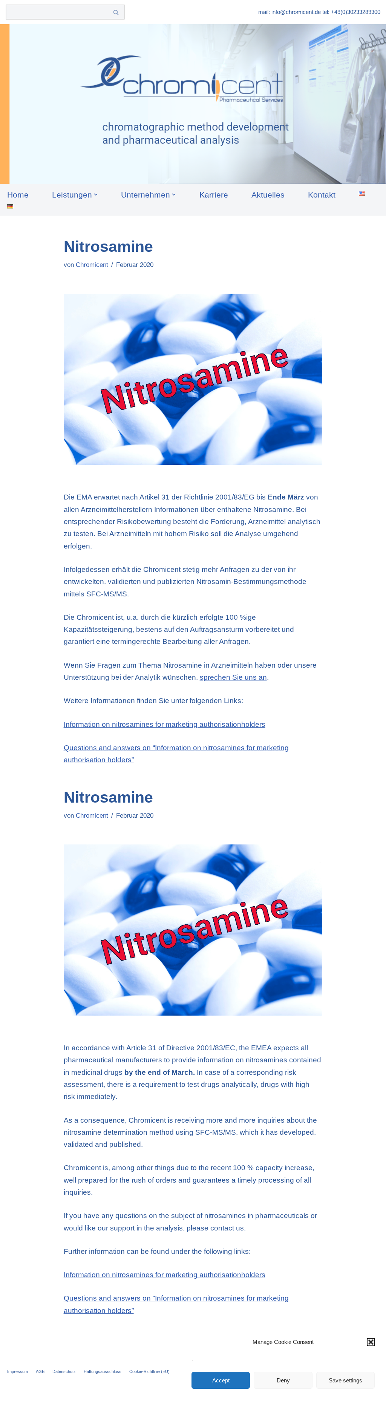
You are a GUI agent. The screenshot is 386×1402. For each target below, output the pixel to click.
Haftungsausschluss (102, 1371)
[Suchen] (116, 12)
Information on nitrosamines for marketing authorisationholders (164, 724)
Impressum (17, 1371)
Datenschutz (64, 1371)
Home (18, 194)
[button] (371, 1342)
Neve (14, 1391)
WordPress (98, 1391)
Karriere (213, 194)
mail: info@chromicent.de (289, 12)
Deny (283, 1380)
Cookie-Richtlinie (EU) (149, 1371)
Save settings (345, 1380)
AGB (40, 1371)
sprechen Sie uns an (233, 677)
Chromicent (92, 264)
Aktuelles (268, 194)
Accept (221, 1380)
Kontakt (321, 194)
